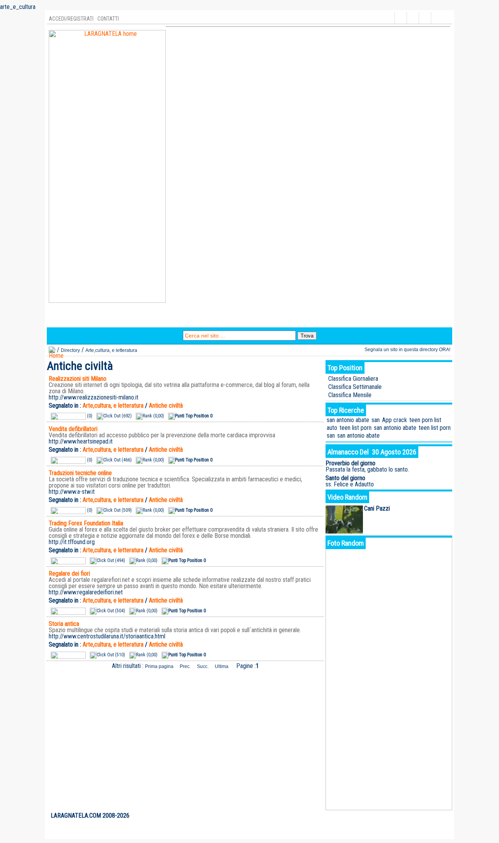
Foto (171, 319)
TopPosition (101, 319)
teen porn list (425, 420)
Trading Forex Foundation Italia (86, 523)
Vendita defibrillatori (73, 429)
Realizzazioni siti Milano (77, 378)
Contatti (108, 19)
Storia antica (64, 623)
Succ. (203, 666)
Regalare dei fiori (69, 573)
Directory (64, 319)
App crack (394, 420)
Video (193, 319)
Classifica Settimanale (355, 387)
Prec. (185, 666)
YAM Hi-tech (251, 319)
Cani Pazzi (377, 508)
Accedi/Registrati (71, 19)
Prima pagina (159, 666)
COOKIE (440, 816)
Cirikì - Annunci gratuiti (309, 319)
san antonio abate (348, 420)
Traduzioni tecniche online (80, 473)
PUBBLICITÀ (394, 816)
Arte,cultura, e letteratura (111, 350)
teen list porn (356, 427)
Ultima (221, 666)
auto (332, 427)
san (376, 420)
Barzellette (141, 319)
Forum (217, 319)
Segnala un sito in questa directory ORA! (407, 349)
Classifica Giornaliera (353, 378)
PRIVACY (419, 816)
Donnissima (365, 319)
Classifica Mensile (350, 395)
